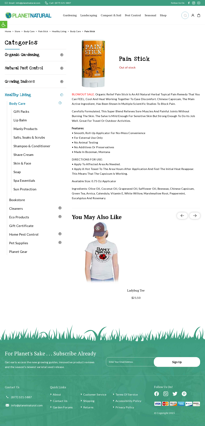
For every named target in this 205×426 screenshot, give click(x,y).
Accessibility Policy (128, 400)
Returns (88, 407)
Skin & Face (22, 163)
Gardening (70, 15)
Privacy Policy (124, 407)
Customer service (94, 394)
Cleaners (16, 208)
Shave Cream (23, 155)
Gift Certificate (21, 226)
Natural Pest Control (24, 68)
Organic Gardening (22, 54)
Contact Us (60, 400)
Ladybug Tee (136, 290)
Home (8, 31)
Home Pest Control (23, 234)
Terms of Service (126, 394)
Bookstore (17, 200)
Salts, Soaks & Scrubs (29, 137)
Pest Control (133, 15)
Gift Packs (21, 111)
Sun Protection (25, 189)
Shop (163, 15)
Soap (17, 172)
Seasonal (150, 15)
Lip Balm (20, 120)
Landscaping (88, 15)
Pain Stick (43, 31)
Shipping (89, 400)
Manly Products (26, 129)
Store (17, 31)
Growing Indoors (20, 81)
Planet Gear (18, 252)
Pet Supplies (18, 243)
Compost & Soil (111, 15)
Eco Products (19, 217)
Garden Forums (63, 407)
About (57, 394)
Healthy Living (59, 31)
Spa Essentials (24, 180)
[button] (185, 15)
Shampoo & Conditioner (32, 146)
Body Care (29, 31)
